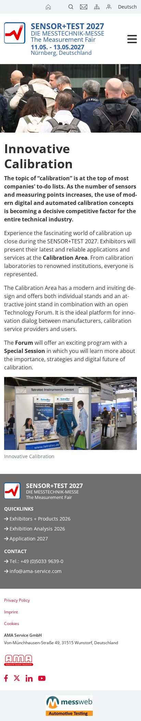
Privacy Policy (17, 600)
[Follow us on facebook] (6, 678)
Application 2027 (28, 538)
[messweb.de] (69, 705)
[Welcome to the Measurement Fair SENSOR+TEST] (49, 7)
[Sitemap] (97, 7)
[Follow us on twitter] (16, 678)
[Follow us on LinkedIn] (29, 678)
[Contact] (84, 7)
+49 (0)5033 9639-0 (42, 561)
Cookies (11, 623)
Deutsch (127, 6)
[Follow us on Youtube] (42, 678)
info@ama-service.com (36, 571)
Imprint (11, 612)
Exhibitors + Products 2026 (39, 518)
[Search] (71, 7)
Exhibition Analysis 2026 (36, 528)
